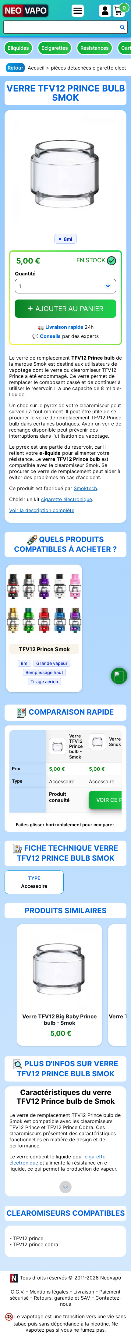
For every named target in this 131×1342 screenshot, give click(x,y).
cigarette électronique (66, 499)
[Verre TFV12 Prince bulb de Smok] (65, 170)
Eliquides (18, 48)
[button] (119, 676)
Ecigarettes (54, 48)
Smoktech (85, 488)
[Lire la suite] (65, 1187)
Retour (15, 68)
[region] (65, 774)
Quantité (25, 274)
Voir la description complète (41, 510)
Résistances (94, 48)
